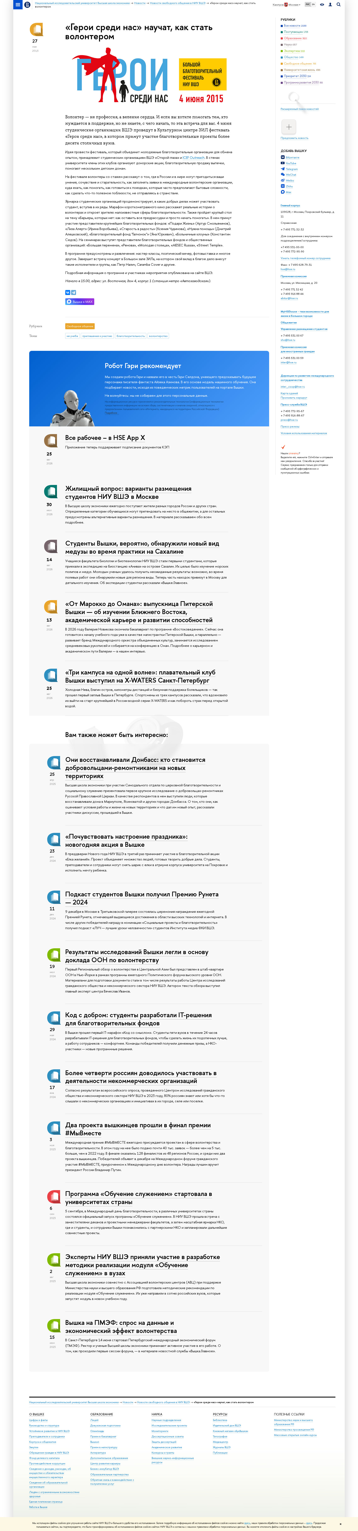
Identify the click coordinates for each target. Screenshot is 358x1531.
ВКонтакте (292, 157)
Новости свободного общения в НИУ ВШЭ (163, 1402)
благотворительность (131, 336)
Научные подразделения (166, 1420)
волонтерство (158, 336)
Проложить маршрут (294, 397)
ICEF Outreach (193, 157)
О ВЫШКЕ (36, 1414)
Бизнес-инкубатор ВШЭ (104, 1469)
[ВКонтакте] (67, 292)
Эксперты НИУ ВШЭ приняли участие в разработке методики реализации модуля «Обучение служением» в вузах (142, 1264)
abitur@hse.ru (289, 298)
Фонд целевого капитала (44, 1458)
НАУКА (157, 1414)
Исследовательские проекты (169, 1425)
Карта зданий (289, 393)
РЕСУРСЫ (220, 1414)
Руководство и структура (44, 1425)
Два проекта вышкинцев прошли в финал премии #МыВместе (138, 1128)
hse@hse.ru (288, 269)
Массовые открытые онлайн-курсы (295, 1435)
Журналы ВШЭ (222, 1447)
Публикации (220, 1452)
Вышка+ (94, 1442)
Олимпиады (97, 1431)
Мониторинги (160, 1431)
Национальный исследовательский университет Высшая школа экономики (74, 1402)
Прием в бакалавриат (103, 1436)
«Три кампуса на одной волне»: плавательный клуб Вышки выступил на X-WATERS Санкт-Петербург (140, 676)
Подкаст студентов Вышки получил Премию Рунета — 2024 (142, 898)
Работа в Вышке (38, 1507)
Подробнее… (112, 413)
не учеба (72, 336)
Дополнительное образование (109, 1458)
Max (288, 192)
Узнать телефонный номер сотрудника (305, 258)
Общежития (289, 322)
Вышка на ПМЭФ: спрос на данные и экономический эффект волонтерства (121, 1326)
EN (313, 4)
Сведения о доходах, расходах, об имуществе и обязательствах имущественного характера (50, 1473)
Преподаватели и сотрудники (47, 1436)
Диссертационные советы (168, 1436)
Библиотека (220, 1420)
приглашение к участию (97, 336)
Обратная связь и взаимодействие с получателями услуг (112, 1482)
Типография (220, 1436)
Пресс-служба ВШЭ (294, 404)
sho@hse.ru (288, 340)
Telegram (292, 169)
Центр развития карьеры (105, 1463)
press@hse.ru (289, 420)
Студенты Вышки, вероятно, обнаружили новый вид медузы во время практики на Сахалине (142, 547)
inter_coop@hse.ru (293, 386)
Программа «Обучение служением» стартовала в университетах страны (138, 1197)
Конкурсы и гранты (163, 1452)
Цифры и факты (38, 1420)
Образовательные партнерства (109, 1474)
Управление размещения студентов (304, 329)
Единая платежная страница (45, 1501)
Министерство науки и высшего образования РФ (293, 1422)
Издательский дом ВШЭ (227, 1425)
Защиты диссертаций (164, 1442)
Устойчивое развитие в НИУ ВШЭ (49, 1431)
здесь (247, 1523)
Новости (128, 1402)
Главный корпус (290, 205)
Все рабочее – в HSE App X (105, 437)
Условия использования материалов (304, 433)
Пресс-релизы (290, 426)
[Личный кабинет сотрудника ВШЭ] (330, 4)
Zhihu (289, 186)
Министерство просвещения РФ (294, 1429)
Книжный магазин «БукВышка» (230, 1431)
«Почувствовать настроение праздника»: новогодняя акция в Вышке (126, 840)
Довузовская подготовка (105, 1425)
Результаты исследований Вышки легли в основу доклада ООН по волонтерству (136, 955)
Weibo (290, 180)
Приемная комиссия (294, 276)
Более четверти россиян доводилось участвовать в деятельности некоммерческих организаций (141, 1076)
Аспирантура (98, 1452)
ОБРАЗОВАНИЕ (101, 1414)
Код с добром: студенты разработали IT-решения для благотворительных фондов (138, 1018)
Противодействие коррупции (47, 1463)
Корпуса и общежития (42, 1442)
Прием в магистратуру (103, 1447)
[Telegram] (73, 292)
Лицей (94, 1420)
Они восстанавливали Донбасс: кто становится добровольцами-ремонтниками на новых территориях (135, 767)
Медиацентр (220, 1442)
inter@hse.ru (288, 362)
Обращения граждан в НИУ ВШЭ (49, 1452)
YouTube (291, 163)
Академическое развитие (167, 1447)
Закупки (33, 1447)
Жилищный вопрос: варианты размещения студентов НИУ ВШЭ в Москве (128, 492)
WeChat (291, 174)
